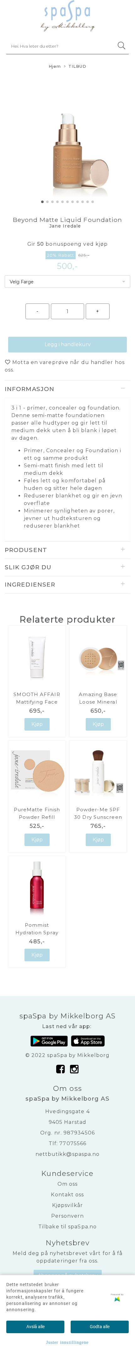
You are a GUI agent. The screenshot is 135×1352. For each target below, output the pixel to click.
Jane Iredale (65, 226)
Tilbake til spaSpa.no (67, 1227)
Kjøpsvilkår (67, 1205)
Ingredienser (30, 584)
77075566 (72, 1143)
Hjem (55, 66)
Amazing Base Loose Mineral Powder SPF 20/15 (98, 701)
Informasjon (29, 389)
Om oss (67, 1184)
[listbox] (67, 281)
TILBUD (77, 66)
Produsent (26, 550)
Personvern (67, 1216)
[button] (42, 202)
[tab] (67, 389)
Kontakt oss (67, 1195)
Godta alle (100, 1326)
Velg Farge (22, 282)
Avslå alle (35, 1326)
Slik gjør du (28, 567)
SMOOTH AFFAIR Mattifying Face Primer (37, 701)
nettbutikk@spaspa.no (67, 1154)
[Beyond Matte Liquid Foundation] (67, 140)
